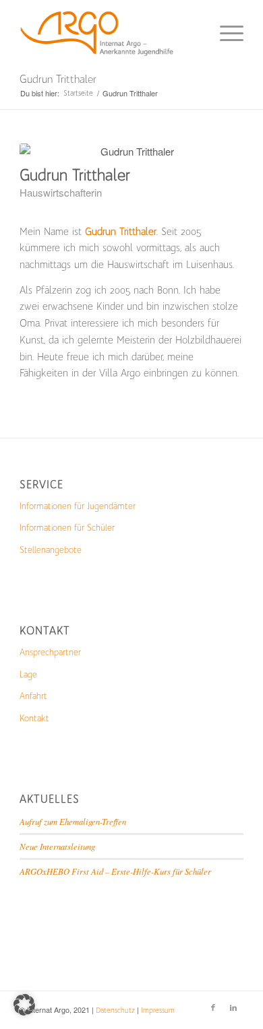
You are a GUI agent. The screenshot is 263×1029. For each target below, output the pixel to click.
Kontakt (34, 718)
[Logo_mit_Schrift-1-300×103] (109, 34)
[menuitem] (224, 34)
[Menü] (224, 34)
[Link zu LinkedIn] (233, 1008)
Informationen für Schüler (67, 528)
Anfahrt (33, 696)
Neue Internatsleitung (57, 846)
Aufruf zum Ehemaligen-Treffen (73, 821)
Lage (28, 674)
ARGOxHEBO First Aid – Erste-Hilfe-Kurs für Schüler (115, 871)
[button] (24, 1005)
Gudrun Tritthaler (58, 79)
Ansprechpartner (50, 652)
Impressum (158, 1010)
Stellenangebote (51, 550)
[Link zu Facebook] (213, 1008)
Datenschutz (115, 1010)
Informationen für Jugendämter (78, 506)
